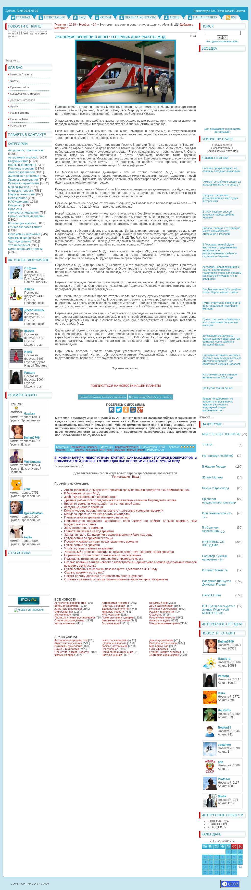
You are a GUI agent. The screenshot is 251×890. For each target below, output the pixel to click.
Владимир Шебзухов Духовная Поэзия (216, 582)
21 (222, 867)
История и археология (23, 183)
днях (110, 449)
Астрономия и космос (23, 157)
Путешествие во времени (82, 545)
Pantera (60, 449)
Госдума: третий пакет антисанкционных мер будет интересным (220, 198)
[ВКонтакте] (111, 410)
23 (234, 867)
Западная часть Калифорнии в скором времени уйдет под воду (108, 534)
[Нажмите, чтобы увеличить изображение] (125, 72)
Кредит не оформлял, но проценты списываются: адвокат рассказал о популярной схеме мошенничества (217, 404)
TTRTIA (207, 445)
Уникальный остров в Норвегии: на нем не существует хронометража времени (119, 552)
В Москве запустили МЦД (82, 493)
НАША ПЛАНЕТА (218, 821)
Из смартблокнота (215, 570)
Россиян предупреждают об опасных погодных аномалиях (221, 169)
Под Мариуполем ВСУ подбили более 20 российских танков (221, 291)
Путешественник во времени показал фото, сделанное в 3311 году (110, 569)
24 (240, 867)
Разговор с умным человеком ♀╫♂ (214, 557)
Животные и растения (23, 176)
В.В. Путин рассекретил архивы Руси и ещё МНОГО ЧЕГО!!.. (218, 609)
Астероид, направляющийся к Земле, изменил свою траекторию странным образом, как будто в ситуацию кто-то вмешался (222, 272)
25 (205, 872)
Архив (174, 17)
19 (211, 867)
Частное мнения (112, 654)
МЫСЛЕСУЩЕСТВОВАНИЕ (221, 434)
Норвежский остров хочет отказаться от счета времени (102, 555)
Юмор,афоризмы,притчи (25, 249)
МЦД (102, 449)
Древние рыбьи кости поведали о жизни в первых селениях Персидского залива (120, 500)
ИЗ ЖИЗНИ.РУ (217, 827)
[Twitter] (119, 410)
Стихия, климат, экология (165, 651)
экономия (92, 449)
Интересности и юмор (163, 643)
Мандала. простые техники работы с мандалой (97, 514)
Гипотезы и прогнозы (115, 640)
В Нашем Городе (214, 466)
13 (216, 862)
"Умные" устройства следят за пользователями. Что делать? (221, 183)
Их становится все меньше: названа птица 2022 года (220, 376)
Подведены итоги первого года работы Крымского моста (103, 558)
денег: (141, 449)
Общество (15, 205)
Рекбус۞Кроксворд (215, 488)
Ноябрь (84, 24)
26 (211, 872)
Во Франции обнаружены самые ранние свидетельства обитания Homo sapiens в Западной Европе (221, 340)
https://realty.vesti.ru (127, 446)
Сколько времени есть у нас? (84, 572)
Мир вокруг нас (18, 187)
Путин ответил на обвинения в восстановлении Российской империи (221, 305)
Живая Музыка (212, 477)
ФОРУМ (105, 17)
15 (228, 862)
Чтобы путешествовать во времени (88, 548)
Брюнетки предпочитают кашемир (219, 500)
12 (211, 862)
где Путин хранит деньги (217, 388)
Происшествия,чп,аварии (26, 216)
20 (216, 867)
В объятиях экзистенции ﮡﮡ (213, 529)
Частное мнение (19, 241)
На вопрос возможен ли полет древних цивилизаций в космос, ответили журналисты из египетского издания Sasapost (222, 359)
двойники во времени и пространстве (90, 497)
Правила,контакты (140, 17)
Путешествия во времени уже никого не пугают (97, 517)
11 (204, 862)
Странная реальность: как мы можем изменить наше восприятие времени (116, 579)
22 (228, 867)
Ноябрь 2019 (222, 841)
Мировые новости (20, 190)
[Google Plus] (140, 410)
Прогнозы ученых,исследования (23, 210)
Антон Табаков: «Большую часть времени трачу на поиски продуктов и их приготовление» (127, 490)
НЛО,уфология (18, 201)
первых (131, 449)
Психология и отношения (117, 651)
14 (222, 862)
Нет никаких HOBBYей (218, 456)
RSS (234, 17)
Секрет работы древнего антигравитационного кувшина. (103, 576)
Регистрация (54, 17)
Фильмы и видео (19, 238)
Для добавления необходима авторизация (222, 130)
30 (234, 872)
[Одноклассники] (126, 410)
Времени (119, 449)
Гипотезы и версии (21, 168)
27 (216, 872)
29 (228, 872)
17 (240, 862)
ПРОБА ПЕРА (211, 595)
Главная (23, 17)
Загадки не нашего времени (83, 507)
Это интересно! (19, 245)
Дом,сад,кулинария (21, 172)
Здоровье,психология (23, 179)
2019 (72, 24)
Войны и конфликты (22, 165)
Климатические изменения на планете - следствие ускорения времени (113, 510)
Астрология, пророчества (26, 150)
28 (222, 872)
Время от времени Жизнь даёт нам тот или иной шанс (102, 503)
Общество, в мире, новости (71, 651)
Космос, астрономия (114, 646)
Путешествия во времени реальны (88, 538)
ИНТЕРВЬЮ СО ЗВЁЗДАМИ (213, 543)
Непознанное (17, 198)
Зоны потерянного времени (83, 528)
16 (234, 862)
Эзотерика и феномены (164, 654)
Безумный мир (18, 161)
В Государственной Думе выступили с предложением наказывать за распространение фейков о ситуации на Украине (219, 250)
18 (205, 867)
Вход (82, 17)
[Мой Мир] (133, 410)
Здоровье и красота (114, 643)
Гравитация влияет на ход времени (89, 531)
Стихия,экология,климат (25, 227)
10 (240, 857)
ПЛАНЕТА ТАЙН (218, 824)
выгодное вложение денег (222, 41)
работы (79, 449)
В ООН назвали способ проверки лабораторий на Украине (218, 214)
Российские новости (22, 223)
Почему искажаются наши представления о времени (101, 541)
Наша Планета (205, 17)
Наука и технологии (22, 194)
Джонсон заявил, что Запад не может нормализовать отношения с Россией (221, 231)
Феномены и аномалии (24, 234)
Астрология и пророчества (71, 640)
